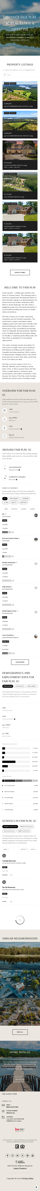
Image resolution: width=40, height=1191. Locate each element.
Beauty (15, 502)
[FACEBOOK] (7, 1155)
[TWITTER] (22, 1155)
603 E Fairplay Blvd (7, 613)
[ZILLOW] (32, 1155)
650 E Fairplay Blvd (7, 589)
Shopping (26, 498)
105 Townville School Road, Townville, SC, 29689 (14, 863)
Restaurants (15, 498)
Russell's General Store (9, 562)
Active (6, 502)
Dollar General (6, 587)
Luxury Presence (20, 1168)
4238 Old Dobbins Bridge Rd (10, 637)
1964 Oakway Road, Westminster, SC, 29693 (13, 889)
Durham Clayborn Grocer (9, 611)
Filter (9, 75)
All (6, 498)
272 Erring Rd (5, 540)
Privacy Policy (27, 1178)
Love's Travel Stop (7, 635)
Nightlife (24, 502)
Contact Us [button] (20, 1079)
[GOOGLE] (27, 1155)
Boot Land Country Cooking (10, 538)
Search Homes (20, 272)
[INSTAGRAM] (12, 1155)
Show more (20, 662)
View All (20, 1032)
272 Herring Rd (6, 516)
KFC (3, 514)
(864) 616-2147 (11, 1113)
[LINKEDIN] (17, 1155)
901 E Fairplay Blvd (7, 565)
